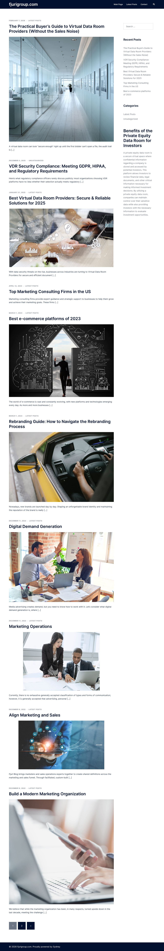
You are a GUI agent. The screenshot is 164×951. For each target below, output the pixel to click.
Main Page (118, 4)
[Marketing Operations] (61, 661)
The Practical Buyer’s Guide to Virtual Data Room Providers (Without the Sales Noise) (56, 29)
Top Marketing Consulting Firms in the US (50, 291)
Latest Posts (131, 4)
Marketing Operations (30, 626)
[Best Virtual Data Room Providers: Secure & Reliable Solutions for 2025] (61, 237)
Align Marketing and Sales (34, 715)
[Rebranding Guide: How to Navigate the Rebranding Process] (61, 467)
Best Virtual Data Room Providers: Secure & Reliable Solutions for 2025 (60, 200)
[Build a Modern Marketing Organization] (61, 851)
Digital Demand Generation (35, 526)
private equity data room (135, 194)
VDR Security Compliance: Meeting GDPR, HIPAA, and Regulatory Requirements (57, 168)
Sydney (56, 946)
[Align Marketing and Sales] (61, 744)
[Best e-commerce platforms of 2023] (61, 360)
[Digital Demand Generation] (61, 566)
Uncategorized (36, 160)
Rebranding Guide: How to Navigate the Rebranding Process (60, 424)
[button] (154, 4)
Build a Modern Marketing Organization (47, 793)
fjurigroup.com (23, 4)
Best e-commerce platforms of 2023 (45, 318)
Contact (144, 4)
